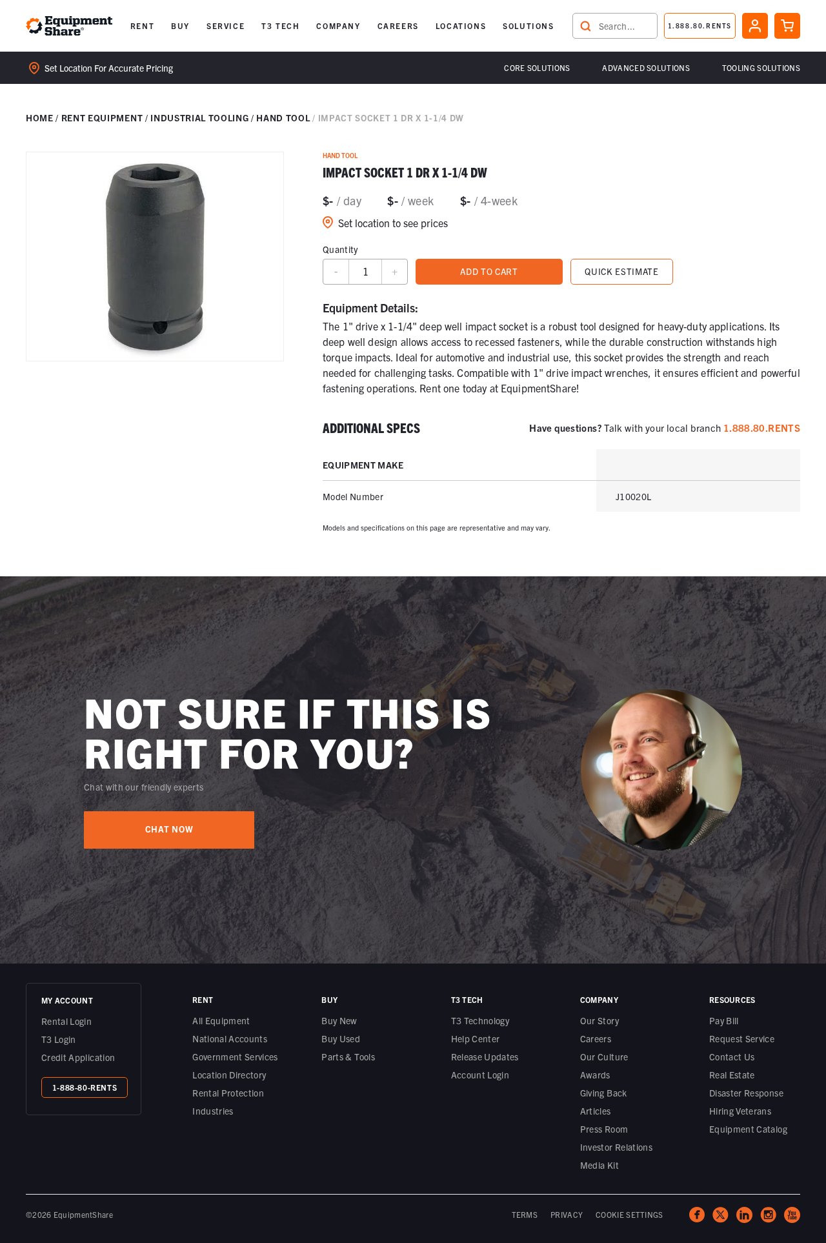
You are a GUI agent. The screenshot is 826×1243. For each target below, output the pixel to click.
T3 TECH (280, 25)
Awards (595, 1074)
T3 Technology (480, 1020)
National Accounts (229, 1038)
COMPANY (338, 25)
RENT (142, 25)
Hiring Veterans (740, 1111)
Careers (595, 1038)
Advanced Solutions (645, 67)
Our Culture (604, 1056)
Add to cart (489, 271)
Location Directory (229, 1074)
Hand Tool (283, 117)
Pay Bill (724, 1020)
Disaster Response (746, 1092)
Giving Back (603, 1092)
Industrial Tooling (199, 117)
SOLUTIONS (528, 25)
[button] (142, 26)
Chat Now (169, 829)
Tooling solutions (761, 67)
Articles (595, 1111)
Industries (213, 1111)
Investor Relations (616, 1147)
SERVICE (225, 25)
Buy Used (340, 1038)
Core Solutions (537, 67)
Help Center (475, 1038)
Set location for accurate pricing (109, 68)
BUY (180, 25)
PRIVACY (566, 1214)
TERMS (525, 1214)
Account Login (480, 1074)
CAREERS (398, 25)
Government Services (235, 1056)
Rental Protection (228, 1092)
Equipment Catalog (748, 1129)
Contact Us (732, 1056)
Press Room (604, 1129)
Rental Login (66, 1021)
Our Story (599, 1020)
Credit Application (78, 1057)
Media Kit (599, 1165)
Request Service (741, 1038)
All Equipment (221, 1020)
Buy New (339, 1020)
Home (40, 117)
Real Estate (732, 1074)
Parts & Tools (348, 1056)
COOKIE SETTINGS (629, 1214)
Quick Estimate (621, 271)
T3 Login (58, 1039)
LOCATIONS (461, 25)
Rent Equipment (102, 117)
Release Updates (485, 1056)
